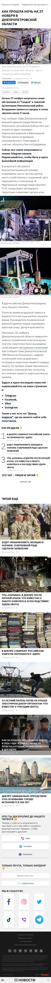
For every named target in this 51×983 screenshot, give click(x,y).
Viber (8, 403)
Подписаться (28, 883)
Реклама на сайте (26, 941)
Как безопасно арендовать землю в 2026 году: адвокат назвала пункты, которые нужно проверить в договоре (25, 745)
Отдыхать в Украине (10, 4)
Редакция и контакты (25, 938)
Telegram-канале (21, 153)
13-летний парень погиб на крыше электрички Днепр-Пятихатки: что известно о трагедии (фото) (25, 703)
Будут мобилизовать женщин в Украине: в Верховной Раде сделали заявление (27, 447)
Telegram (10, 395)
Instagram (11, 407)
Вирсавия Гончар (13, 88)
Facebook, (11, 399)
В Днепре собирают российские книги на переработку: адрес (23, 652)
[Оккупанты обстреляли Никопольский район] (25, 218)
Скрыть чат (25, 482)
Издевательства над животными (36, 4)
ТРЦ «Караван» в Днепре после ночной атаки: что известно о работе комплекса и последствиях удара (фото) (25, 599)
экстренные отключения (33, 347)
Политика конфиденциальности (25, 945)
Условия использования (25, 935)
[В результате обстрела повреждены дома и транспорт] (25, 271)
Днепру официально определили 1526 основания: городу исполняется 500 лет (24, 799)
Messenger (27, 854)
